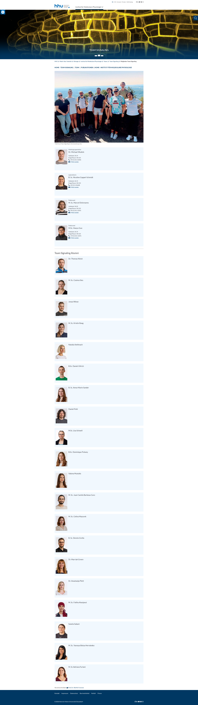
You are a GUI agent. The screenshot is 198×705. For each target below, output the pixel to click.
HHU (56, 61)
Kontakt (57, 693)
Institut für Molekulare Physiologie (91, 61)
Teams (106, 61)
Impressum (64, 693)
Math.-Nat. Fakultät (66, 61)
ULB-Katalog (130, 2)
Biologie (76, 61)
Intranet (119, 2)
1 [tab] (96, 55)
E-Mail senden (74, 162)
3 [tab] (102, 55)
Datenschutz (74, 693)
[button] (195, 18)
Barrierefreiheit (84, 693)
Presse (100, 693)
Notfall (93, 693)
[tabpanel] (99, 34)
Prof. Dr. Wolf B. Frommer (76, 687)
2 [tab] (99, 55)
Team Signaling (113, 61)
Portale (124, 2)
